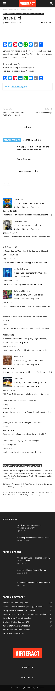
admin (7, 22)
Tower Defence (24, 159)
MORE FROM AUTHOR (32, 140)
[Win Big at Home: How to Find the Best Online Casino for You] (9, 149)
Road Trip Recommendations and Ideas (33, 538)
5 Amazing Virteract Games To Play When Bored (14, 113)
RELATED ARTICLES (12, 140)
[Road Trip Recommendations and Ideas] (9, 540)
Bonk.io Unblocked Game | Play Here (32, 570)
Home (5, 9)
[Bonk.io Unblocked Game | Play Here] (8, 573)
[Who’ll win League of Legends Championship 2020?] (9, 528)
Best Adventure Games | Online (20, 9)
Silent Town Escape (44, 112)
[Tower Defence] (9, 162)
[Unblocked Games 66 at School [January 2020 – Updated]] (9, 561)
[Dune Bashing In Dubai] (9, 174)
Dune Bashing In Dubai (27, 171)
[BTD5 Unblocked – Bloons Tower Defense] (8, 585)
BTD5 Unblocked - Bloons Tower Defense (33, 582)
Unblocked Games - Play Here (34, 13)
